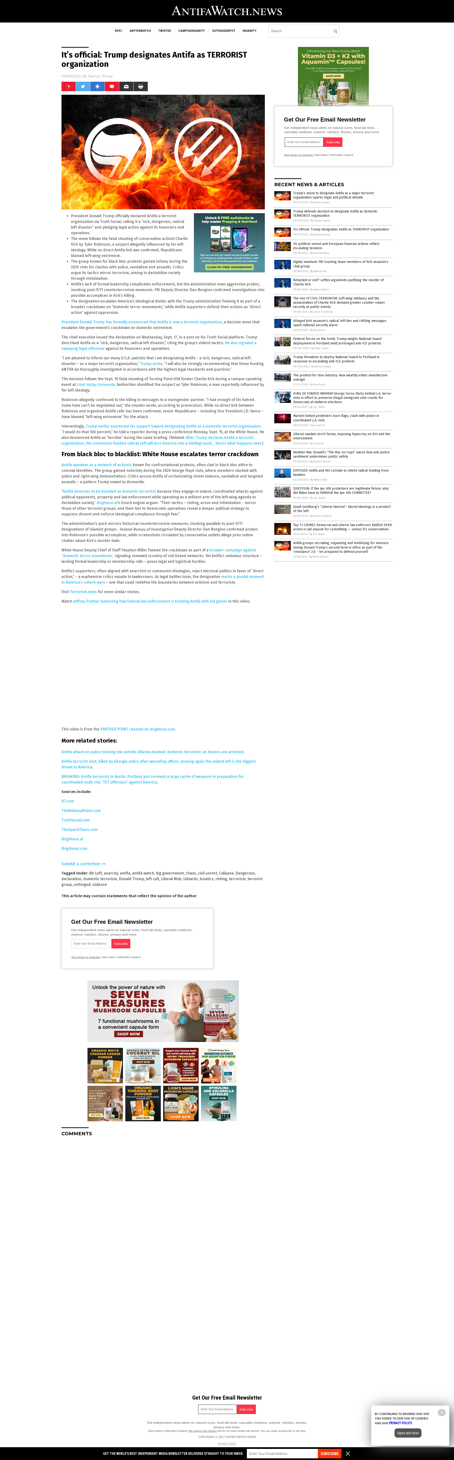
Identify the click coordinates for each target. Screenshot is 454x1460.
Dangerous (245, 873)
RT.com (67, 801)
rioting (221, 879)
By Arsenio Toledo (321, 516)
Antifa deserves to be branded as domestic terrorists (109, 491)
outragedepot (223, 30)
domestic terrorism (100, 879)
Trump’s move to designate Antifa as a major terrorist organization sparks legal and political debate (333, 195)
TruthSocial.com (75, 820)
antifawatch (140, 30)
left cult (152, 879)
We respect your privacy (202, 1430)
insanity (250, 30)
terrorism (237, 879)
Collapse (226, 873)
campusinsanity (191, 30)
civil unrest (207, 873)
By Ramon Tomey (320, 220)
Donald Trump (131, 879)
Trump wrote (151, 363)
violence (99, 884)
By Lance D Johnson (321, 311)
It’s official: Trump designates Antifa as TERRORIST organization (341, 229)
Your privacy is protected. (85, 957)
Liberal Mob (171, 879)
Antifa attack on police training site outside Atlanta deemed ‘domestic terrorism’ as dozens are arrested (152, 752)
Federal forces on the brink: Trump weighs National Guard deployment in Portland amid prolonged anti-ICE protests (337, 341)
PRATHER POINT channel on (137, 729)
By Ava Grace (318, 330)
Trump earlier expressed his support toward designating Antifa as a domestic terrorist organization (173, 426)
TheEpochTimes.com (79, 829)
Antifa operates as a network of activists (96, 465)
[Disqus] (163, 1199)
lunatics (207, 879)
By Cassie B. (318, 425)
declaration (71, 879)
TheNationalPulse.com (81, 810)
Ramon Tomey (100, 76)
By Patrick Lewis (320, 202)
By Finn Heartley (319, 253)
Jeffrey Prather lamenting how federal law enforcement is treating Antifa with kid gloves (150, 601)
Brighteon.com (74, 848)
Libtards (190, 879)
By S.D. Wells (317, 407)
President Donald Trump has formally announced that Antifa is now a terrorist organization (141, 322)
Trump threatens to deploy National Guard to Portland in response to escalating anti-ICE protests (336, 359)
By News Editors (319, 289)
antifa (125, 873)
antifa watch (143, 873)
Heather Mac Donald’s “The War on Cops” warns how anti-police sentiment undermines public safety (341, 454)
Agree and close (408, 1433)
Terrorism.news (83, 592)
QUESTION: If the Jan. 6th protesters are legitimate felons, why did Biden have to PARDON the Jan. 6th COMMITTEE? (341, 491)
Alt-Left (95, 873)
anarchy (111, 873)
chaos (191, 873)
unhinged (82, 884)
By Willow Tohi (318, 271)
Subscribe (330, 1453)
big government (170, 873)
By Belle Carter (320, 348)
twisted (164, 30)
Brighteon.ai (72, 839)
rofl (118, 30)
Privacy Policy (227, 1443)
